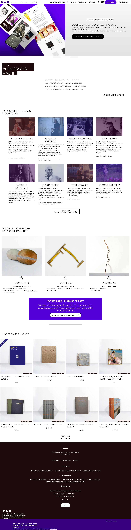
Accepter (115, 520)
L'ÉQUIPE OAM (70, 494)
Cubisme (85, 192)
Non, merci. (109, 520)
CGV (67, 499)
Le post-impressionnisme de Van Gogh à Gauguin (15, 425)
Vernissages (82, 2)
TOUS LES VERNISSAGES (113, 95)
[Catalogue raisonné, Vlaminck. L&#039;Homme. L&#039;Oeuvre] (49, 356)
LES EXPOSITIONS (54, 479)
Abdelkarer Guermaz (76, 377)
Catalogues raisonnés (57, 2)
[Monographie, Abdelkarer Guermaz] (82, 356)
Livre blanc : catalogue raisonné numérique (65, 491)
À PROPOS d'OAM (59, 494)
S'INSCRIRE (55, 460)
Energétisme (104, 147)
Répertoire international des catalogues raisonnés (65, 482)
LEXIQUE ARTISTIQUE (94, 479)
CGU (63, 499)
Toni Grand (22, 282)
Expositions (71, 2)
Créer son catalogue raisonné (41, 470)
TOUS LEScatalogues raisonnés (65, 211)
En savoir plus (53, 529)
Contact (65, 505)
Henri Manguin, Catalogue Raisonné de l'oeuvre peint (111, 378)
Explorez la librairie (82, 34)
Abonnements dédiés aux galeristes (68, 470)
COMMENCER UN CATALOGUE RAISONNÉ (65, 315)
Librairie (92, 2)
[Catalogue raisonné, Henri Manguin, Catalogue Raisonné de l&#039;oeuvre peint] (114, 356)
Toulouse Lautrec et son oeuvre (48, 424)
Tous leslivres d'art (65, 437)
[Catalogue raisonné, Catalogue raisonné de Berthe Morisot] (82, 404)
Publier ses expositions (91, 470)
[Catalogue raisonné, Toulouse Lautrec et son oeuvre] (49, 404)
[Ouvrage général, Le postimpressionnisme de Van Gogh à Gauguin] (16, 404)
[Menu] (98, 2)
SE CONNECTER (66, 460)
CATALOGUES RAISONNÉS (38, 479)
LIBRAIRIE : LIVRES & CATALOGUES (74, 479)
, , (62, 80)
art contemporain (32, 290)
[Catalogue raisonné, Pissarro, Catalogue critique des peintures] (114, 404)
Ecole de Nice (87, 144)
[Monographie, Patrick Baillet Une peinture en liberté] (16, 356)
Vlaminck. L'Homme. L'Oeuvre (46, 377)
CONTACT (76, 460)
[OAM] (5, 2)
